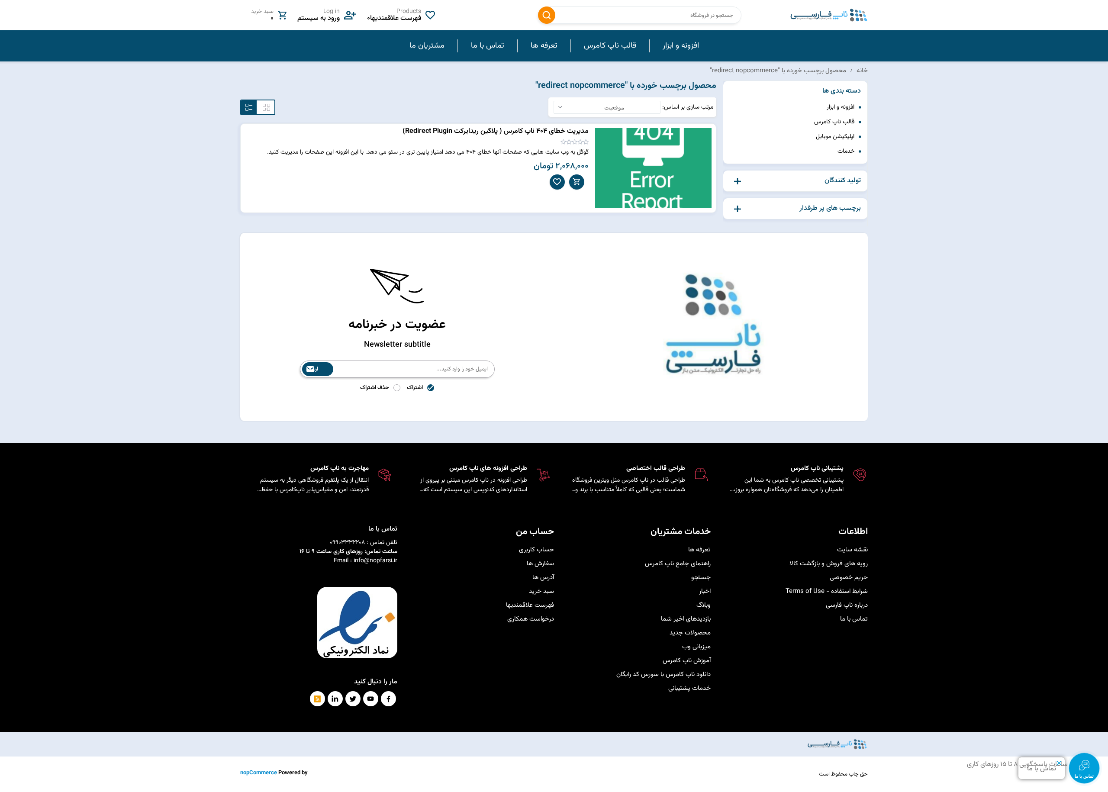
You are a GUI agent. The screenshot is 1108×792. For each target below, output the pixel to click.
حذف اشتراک (374, 387)
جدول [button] (266, 107)
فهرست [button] (249, 107)
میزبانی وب (696, 647)
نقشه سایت (852, 550)
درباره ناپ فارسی (847, 605)
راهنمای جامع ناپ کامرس (678, 564)
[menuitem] (680, 45)
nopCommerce (258, 772)
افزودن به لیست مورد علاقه (557, 182)
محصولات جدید (690, 633)
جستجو (546, 15)
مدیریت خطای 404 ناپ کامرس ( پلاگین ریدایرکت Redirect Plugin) (496, 131)
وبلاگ (703, 605)
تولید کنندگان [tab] (843, 181)
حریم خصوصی (849, 578)
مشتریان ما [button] (426, 46)
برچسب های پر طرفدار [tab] (830, 208)
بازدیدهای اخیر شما (686, 619)
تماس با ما (854, 619)
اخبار (705, 591)
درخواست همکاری (530, 619)
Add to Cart (576, 182)
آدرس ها (543, 578)
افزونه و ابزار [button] (681, 46)
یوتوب (370, 698)
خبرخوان (317, 698)
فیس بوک (388, 698)
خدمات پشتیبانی (689, 688)
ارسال (312, 369)
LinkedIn (335, 698)
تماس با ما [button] (487, 46)
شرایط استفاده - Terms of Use (827, 591)
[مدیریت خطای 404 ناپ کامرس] (653, 168)
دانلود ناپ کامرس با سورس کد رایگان (663, 674)
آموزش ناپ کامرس (687, 661)
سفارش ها (540, 564)
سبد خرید (541, 591)
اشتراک (415, 387)
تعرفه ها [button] (544, 46)
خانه (862, 71)
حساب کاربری (536, 550)
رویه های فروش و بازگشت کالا (828, 564)
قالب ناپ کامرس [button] (610, 46)
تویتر (353, 698)
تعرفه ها (699, 550)
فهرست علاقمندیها (530, 605)
